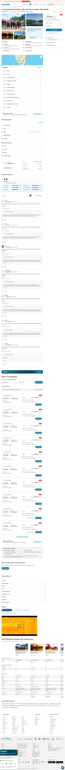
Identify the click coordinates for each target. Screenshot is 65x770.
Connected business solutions (22, 746)
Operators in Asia (5, 705)
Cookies (29, 768)
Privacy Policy (24, 768)
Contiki (36, 716)
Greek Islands (14, 732)
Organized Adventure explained (22, 745)
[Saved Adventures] (60, 4)
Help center (50, 746)
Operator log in (19, 756)
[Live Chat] (62, 767)
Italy (22, 719)
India (3, 732)
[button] (32, 400)
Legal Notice (19, 768)
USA (22, 732)
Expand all (40, 67)
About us (3, 745)
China (4, 731)
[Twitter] (21, 762)
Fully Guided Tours (5, 707)
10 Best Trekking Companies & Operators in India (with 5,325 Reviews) (28, 703)
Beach (51, 729)
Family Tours (50, 705)
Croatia (13, 725)
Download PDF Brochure (52, 39)
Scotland (23, 725)
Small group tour (52, 703)
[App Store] (51, 762)
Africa (4, 716)
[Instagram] (23, 762)
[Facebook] (18, 762)
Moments (44, 4)
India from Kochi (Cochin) (45, 703)
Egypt (4, 725)
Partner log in (34, 756)
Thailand (13, 722)
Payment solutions (20, 753)
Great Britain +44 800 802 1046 (53, 749)
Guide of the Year (35, 745)
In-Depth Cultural (53, 725)
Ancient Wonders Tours (43, 705)
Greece (13, 731)
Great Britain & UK (15, 729)
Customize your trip (51, 45)
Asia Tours (36, 705)
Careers (5, 746)
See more (17, 690)
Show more (3, 206)
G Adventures (37, 719)
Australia (4, 719)
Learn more (40, 168)
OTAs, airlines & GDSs (36, 755)
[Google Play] (59, 762)
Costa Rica (23, 731)
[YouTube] (29, 762)
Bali (3, 729)
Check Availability (38, 382)
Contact (56, 4)
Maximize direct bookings (21, 755)
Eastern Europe (14, 728)
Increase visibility (19, 754)
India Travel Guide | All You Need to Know (8, 703)
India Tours (31, 705)
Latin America (5, 722)
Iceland (23, 716)
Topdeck (36, 722)
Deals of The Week (51, 4)
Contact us (49, 745)
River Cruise (52, 722)
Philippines (14, 719)
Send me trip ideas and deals (7, 760)
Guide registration (35, 746)
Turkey (23, 728)
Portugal (23, 722)
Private (51, 732)
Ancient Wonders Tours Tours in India (15, 705)
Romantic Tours (55, 705)
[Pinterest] (26, 762)
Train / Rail (52, 728)
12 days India (59, 703)
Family (51, 731)
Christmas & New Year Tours (13, 707)
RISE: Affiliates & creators (36, 753)
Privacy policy (14, 766)
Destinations (36, 4)
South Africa (5, 728)
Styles (40, 4)
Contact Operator (51, 42)
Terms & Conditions (34, 768)
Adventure (52, 716)
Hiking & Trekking (53, 719)
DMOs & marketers (35, 754)
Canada (23, 729)
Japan (13, 716)
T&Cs (11, 766)
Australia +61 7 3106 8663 (52, 750)
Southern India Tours (25, 705)
